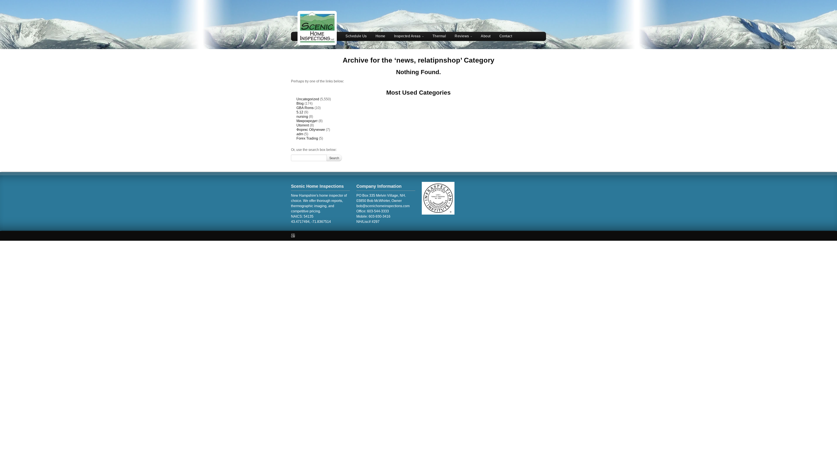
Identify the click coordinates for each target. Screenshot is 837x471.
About (486, 36)
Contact (505, 36)
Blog (300, 103)
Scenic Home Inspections (317, 186)
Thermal (439, 36)
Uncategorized (307, 99)
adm (299, 134)
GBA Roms (305, 108)
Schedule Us (356, 36)
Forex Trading (307, 138)
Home (380, 36)
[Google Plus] (293, 235)
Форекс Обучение (310, 129)
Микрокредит (307, 121)
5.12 (299, 112)
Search (334, 158)
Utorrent (302, 125)
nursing (302, 116)
